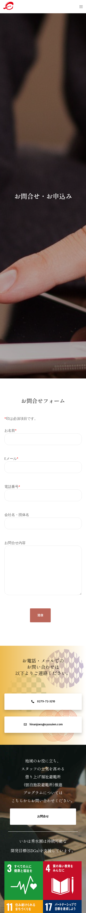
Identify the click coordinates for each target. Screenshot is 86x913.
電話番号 (12, 487)
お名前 (10, 431)
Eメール (11, 459)
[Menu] (79, 6)
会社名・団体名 (16, 515)
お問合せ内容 (15, 543)
